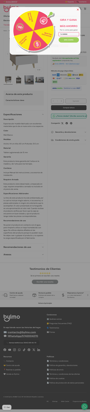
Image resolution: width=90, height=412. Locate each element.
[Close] (77, 9)
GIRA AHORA (68, 40)
